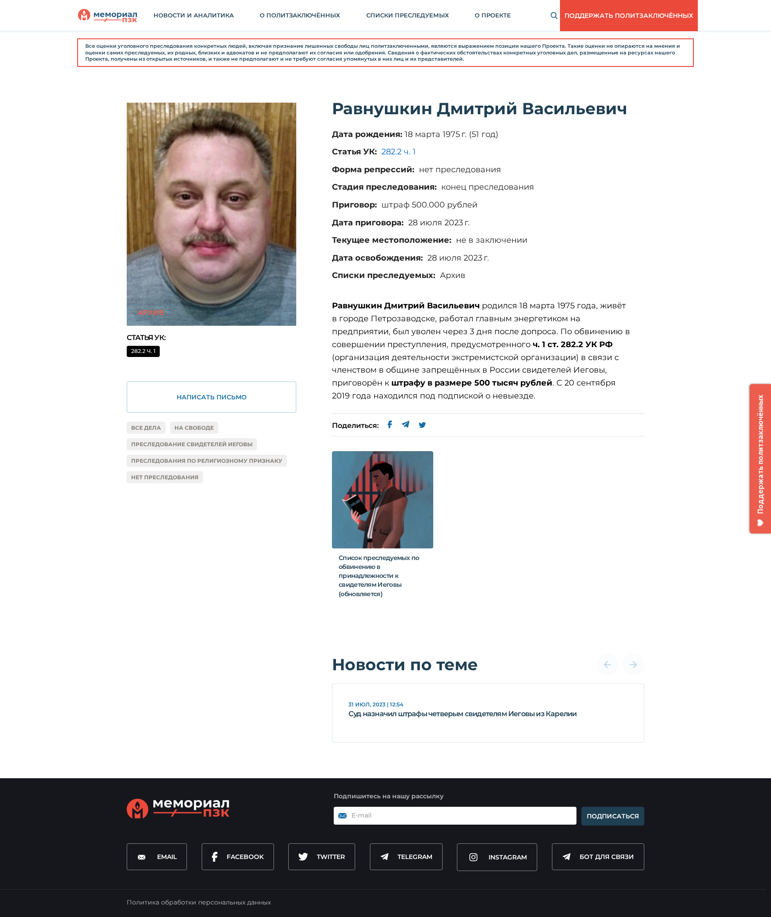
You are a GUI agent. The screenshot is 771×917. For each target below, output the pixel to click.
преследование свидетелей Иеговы (192, 444)
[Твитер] (422, 426)
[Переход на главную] (107, 15)
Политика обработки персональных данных (199, 902)
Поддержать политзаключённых (628, 16)
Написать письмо (212, 397)
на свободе (194, 427)
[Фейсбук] (390, 426)
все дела (146, 427)
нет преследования (165, 477)
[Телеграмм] (405, 426)
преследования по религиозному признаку (206, 460)
